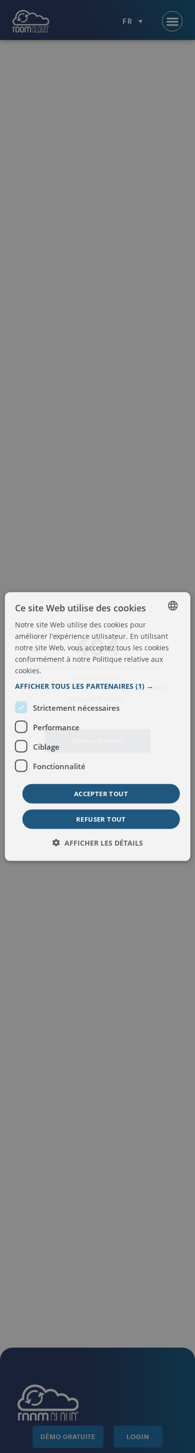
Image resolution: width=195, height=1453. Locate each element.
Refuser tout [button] (101, 819)
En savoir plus (65, 671)
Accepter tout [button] (101, 793)
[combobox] (173, 605)
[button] (97, 686)
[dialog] (97, 726)
